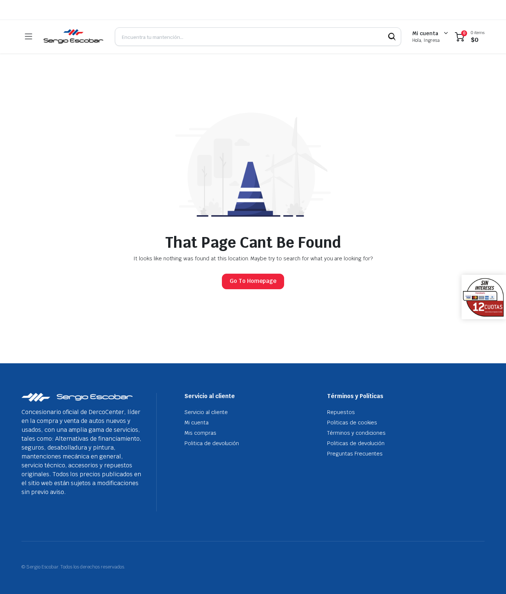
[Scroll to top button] (489, 577)
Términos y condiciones (356, 433)
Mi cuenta (196, 422)
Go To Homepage (253, 280)
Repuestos (341, 412)
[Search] (392, 36)
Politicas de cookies (352, 422)
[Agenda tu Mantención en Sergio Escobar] (73, 36)
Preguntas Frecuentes (355, 453)
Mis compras (200, 433)
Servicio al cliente (206, 412)
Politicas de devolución (356, 443)
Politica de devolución (211, 443)
